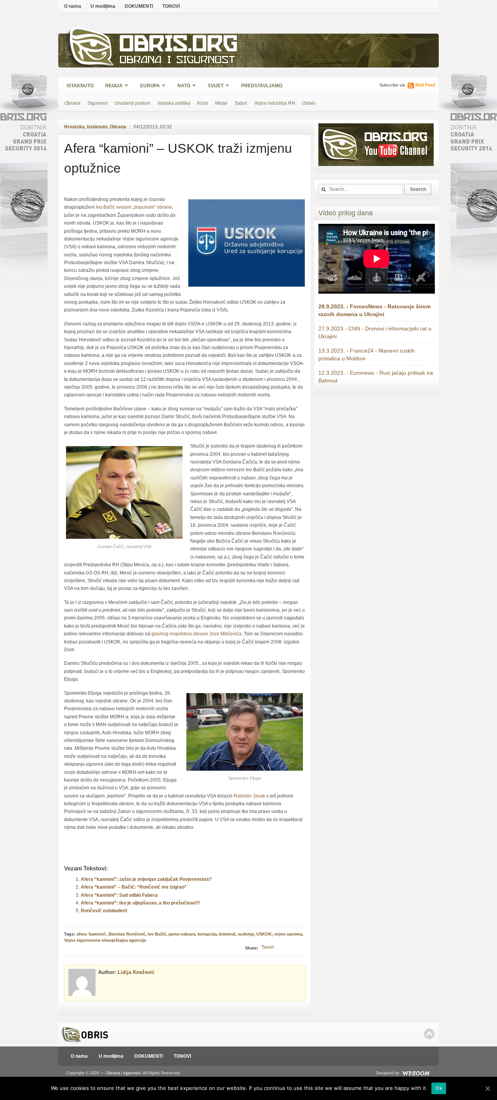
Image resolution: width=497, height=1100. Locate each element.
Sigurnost (97, 103)
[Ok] (487, 1088)
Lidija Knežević (136, 972)
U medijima (102, 6)
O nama (72, 6)
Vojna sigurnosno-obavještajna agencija (105, 940)
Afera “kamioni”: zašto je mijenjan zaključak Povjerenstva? (146, 879)
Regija (111, 86)
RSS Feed (425, 85)
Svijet (213, 86)
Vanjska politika (173, 103)
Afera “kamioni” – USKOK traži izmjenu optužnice (178, 158)
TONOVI (171, 6)
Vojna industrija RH (274, 103)
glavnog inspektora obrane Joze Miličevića (196, 633)
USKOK (264, 934)
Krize (202, 103)
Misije (221, 103)
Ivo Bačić (157, 934)
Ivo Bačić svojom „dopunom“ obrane (134, 207)
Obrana (72, 103)
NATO (181, 86)
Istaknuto (80, 85)
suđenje (246, 934)
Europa (147, 86)
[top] (429, 1034)
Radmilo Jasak (250, 796)
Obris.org (179, 45)
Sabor (241, 103)
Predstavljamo (261, 85)
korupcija (207, 934)
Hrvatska (74, 127)
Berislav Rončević (127, 934)
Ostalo (309, 103)
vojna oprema (288, 934)
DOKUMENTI (139, 6)
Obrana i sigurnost (177, 61)
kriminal (227, 934)
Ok (438, 1088)
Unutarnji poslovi (132, 103)
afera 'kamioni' (91, 934)
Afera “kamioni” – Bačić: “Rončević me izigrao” (134, 887)
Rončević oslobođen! (104, 910)
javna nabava (182, 934)
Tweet (267, 947)
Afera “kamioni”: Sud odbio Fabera (119, 895)
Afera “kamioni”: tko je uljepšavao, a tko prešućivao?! (140, 903)
